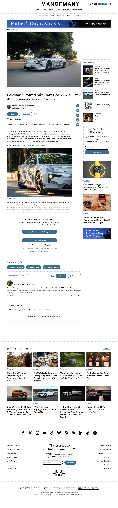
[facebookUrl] (23, 433)
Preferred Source (53, 267)
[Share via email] (77, 124)
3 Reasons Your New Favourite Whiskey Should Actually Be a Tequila (96, 220)
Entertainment (77, 10)
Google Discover (17, 267)
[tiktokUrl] (52, 433)
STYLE (96, 102)
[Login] (110, 4)
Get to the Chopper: (95, 187)
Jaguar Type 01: (96, 409)
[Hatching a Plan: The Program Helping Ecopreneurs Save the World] (19, 359)
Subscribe (103, 4)
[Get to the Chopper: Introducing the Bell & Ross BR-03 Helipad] (97, 169)
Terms (39, 248)
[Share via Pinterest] (78, 81)
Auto (58, 10)
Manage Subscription (104, 465)
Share (13, 114)
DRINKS (87, 213)
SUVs (52, 16)
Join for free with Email (39, 240)
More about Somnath (12, 295)
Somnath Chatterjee (21, 105)
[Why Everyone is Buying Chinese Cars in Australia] (88, 94)
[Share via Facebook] (78, 73)
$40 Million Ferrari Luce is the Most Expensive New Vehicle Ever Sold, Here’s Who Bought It (71, 412)
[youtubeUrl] (44, 433)
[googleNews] (73, 433)
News (37, 10)
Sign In (48, 245)
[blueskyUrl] (59, 433)
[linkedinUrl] (80, 433)
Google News (34, 267)
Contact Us (11, 465)
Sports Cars (77, 16)
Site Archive (107, 469)
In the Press (11, 461)
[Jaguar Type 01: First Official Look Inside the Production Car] (98, 393)
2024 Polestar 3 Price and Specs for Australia (29, 145)
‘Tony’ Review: (101, 117)
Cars (16, 29)
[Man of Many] (59, 473)
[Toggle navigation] (8, 4)
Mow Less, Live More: (71, 375)
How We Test (11, 469)
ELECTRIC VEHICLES (13, 275)
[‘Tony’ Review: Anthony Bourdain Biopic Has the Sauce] (88, 117)
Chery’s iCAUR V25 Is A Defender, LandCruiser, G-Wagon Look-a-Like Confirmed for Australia (19, 411)
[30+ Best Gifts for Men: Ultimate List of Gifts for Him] (88, 106)
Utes (69, 16)
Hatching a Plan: (17, 377)
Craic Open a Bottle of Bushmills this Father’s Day (97, 375)
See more (106, 348)
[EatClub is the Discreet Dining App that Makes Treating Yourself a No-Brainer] (45, 359)
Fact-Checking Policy (104, 453)
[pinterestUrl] (95, 433)
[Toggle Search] (90, 4)
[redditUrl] (88, 433)
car (59, 134)
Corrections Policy (105, 449)
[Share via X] (78, 77)
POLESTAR (24, 275)
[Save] (35, 114)
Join (34, 310)
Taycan (12, 131)
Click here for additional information (88, 489)
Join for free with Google (40, 232)
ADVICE (96, 78)
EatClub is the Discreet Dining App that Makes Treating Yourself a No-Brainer (45, 377)
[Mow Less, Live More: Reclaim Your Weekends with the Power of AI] (72, 359)
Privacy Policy (47, 248)
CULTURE (87, 180)
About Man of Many (76, 295)
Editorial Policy (106, 445)
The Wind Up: (102, 70)
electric (38, 131)
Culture (66, 10)
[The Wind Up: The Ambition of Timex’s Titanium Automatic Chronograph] (88, 70)
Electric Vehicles (42, 16)
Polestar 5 (40, 134)
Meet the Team (12, 453)
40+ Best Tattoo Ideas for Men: (102, 82)
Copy (26, 114)
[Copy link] (78, 85)
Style (51, 10)
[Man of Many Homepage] (60, 4)
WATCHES (97, 66)
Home (8, 29)
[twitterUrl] (30, 433)
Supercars (60, 16)
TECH (9, 369)
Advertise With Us (13, 449)
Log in (29, 310)
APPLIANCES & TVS (65, 369)
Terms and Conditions (104, 461)
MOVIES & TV (98, 114)
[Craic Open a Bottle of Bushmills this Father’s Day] (98, 359)
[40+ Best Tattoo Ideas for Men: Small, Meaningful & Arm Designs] (88, 82)
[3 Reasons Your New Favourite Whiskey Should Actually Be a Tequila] (97, 202)
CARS (9, 90)
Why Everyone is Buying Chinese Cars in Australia (45, 409)
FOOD (36, 369)
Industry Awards (12, 457)
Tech (44, 10)
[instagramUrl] (37, 433)
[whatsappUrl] (66, 433)
